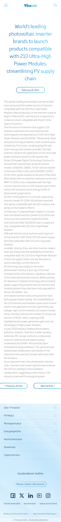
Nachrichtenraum (13, 439)
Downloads (9, 447)
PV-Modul (9, 415)
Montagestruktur (12, 423)
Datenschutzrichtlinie (48, 503)
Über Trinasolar (12, 407)
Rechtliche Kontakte (12, 503)
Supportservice (12, 455)
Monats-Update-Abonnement (30, 484)
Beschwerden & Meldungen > (45, 513)
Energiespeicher (12, 431)
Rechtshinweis (30, 503)
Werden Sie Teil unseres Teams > (17, 513)
